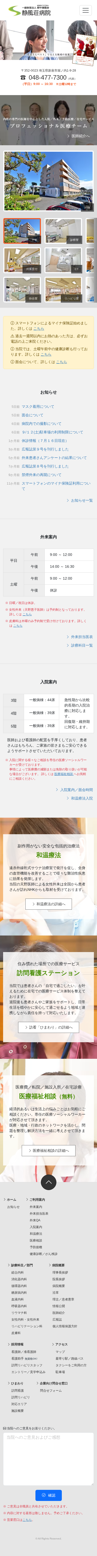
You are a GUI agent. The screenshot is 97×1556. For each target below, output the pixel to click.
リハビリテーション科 (26, 1326)
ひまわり (17, 1383)
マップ (60, 1352)
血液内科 (17, 1299)
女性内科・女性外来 (25, 1319)
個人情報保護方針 (65, 1326)
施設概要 (17, 1411)
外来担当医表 (81, 637)
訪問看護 (17, 1390)
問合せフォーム (51, 1390)
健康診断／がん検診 (44, 1254)
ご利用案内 (37, 1199)
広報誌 (57, 1319)
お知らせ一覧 (81, 500)
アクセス (61, 1344)
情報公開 (59, 1306)
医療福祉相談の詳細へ (50, 1150)
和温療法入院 (81, 798)
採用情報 (17, 1344)
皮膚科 (16, 1333)
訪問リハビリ (20, 1397)
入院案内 (36, 1227)
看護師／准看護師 (23, 1352)
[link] (48, 1182)
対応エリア (19, 1404)
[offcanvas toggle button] (85, 10)
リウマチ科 (19, 1313)
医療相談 (36, 1240)
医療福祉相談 (64, 774)
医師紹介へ (80, 136)
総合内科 (17, 1272)
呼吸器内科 (19, 1306)
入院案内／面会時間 (76, 790)
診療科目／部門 (21, 1265)
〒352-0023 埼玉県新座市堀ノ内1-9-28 (48, 70)
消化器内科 (19, 1279)
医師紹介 (59, 1313)
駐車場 (60, 1372)
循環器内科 (19, 1286)
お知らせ (13, 1207)
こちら (38, 328)
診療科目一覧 (81, 645)
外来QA (35, 1220)
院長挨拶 (59, 1279)
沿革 (56, 1292)
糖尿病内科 (19, 1292)
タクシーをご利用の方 (71, 1365)
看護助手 (24, 1358)
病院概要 (58, 1265)
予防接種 (36, 1247)
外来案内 (36, 1207)
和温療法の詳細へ (50, 904)
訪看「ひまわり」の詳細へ (50, 1027)
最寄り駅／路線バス (70, 1358)
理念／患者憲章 (63, 1299)
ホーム (11, 1199)
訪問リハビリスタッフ (26, 1365)
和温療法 (36, 1234)
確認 (51, 1495)
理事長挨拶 (60, 1272)
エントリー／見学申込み (28, 1372)
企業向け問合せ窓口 (53, 1383)
